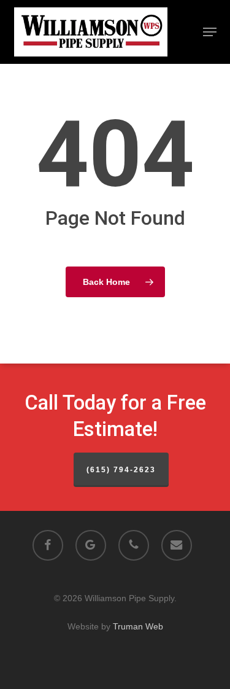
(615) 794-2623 (121, 469)
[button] (210, 32)
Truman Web (138, 626)
